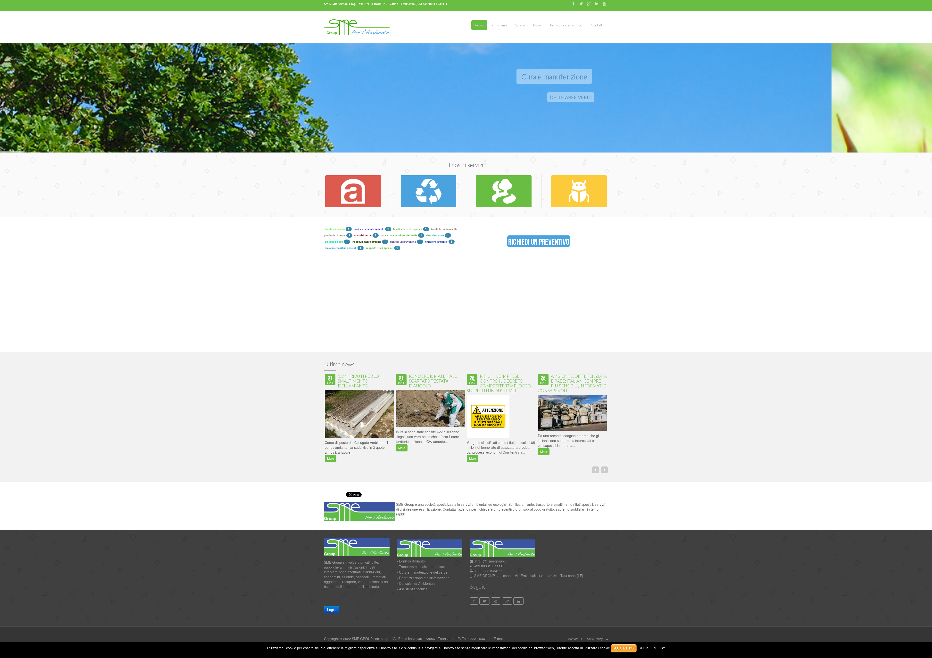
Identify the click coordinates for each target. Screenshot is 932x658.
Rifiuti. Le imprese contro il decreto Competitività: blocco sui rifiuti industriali (499, 383)
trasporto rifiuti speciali (379, 248)
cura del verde (363, 235)
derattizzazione (435, 235)
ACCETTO (624, 648)
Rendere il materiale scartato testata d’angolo (433, 381)
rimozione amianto (436, 241)
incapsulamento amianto (366, 241)
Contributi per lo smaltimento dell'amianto (358, 381)
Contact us (575, 639)
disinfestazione (334, 241)
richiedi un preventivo (403, 241)
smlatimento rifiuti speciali (341, 248)
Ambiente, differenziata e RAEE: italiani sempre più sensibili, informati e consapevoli (572, 383)
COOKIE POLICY (652, 647)
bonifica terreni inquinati (407, 229)
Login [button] (331, 609)
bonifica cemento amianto (369, 229)
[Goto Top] (607, 638)
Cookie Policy (593, 639)
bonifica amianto (335, 229)
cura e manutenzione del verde (399, 235)
